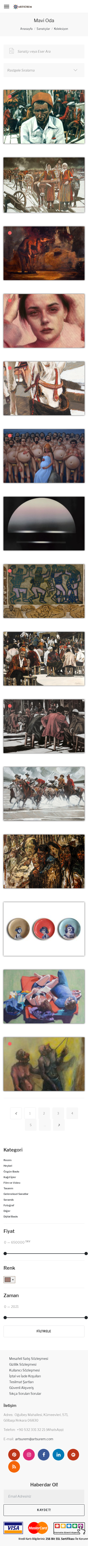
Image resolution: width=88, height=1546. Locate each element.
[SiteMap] (14, 1467)
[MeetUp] (73, 1454)
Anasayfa (26, 29)
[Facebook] (44, 1454)
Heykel (8, 1165)
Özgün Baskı (11, 1171)
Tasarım (8, 1188)
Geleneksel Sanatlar (16, 1194)
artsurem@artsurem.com (34, 1439)
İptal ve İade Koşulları (25, 1376)
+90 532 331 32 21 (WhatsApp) (40, 1430)
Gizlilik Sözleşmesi (22, 1364)
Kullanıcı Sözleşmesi (24, 1370)
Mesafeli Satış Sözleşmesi (28, 1359)
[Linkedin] (58, 1454)
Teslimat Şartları (21, 1382)
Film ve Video (12, 1182)
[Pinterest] (14, 1454)
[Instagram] (29, 1454)
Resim (7, 1160)
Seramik (9, 1199)
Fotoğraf (9, 1205)
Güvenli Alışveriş (21, 1388)
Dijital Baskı (11, 1216)
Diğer (7, 1211)
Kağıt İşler (10, 1177)
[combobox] (44, 70)
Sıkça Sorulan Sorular (25, 1393)
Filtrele (44, 1331)
